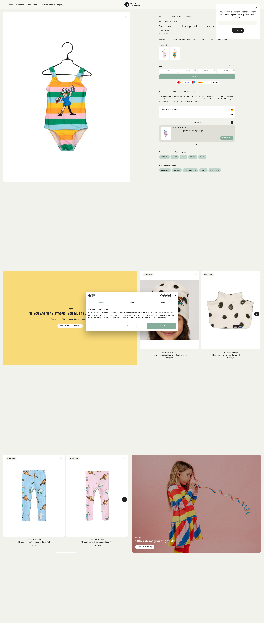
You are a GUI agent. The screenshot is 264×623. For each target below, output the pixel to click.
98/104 (188, 70)
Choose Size (197, 77)
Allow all (162, 326)
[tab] (196, 144)
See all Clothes (145, 547)
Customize (131, 326)
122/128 (226, 70)
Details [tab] (132, 302)
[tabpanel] (197, 98)
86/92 (168, 70)
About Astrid (32, 5)
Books (192, 157)
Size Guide (232, 66)
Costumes (165, 170)
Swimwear (188, 16)
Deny (102, 326)
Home (161, 16)
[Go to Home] (132, 4)
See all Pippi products (70, 326)
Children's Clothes (177, 16)
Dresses (177, 170)
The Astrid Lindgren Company (52, 5)
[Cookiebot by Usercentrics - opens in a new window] (162, 295)
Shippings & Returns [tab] (187, 91)
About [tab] (163, 302)
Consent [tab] (101, 303)
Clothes (164, 157)
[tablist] (197, 91)
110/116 (206, 70)
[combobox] (237, 23)
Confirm (238, 30)
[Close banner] (175, 295)
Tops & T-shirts (190, 170)
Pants (203, 170)
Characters (20, 5)
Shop (11, 5)
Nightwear (214, 170)
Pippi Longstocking (168, 21)
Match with (197, 122)
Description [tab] (163, 91)
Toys (183, 157)
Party (202, 157)
